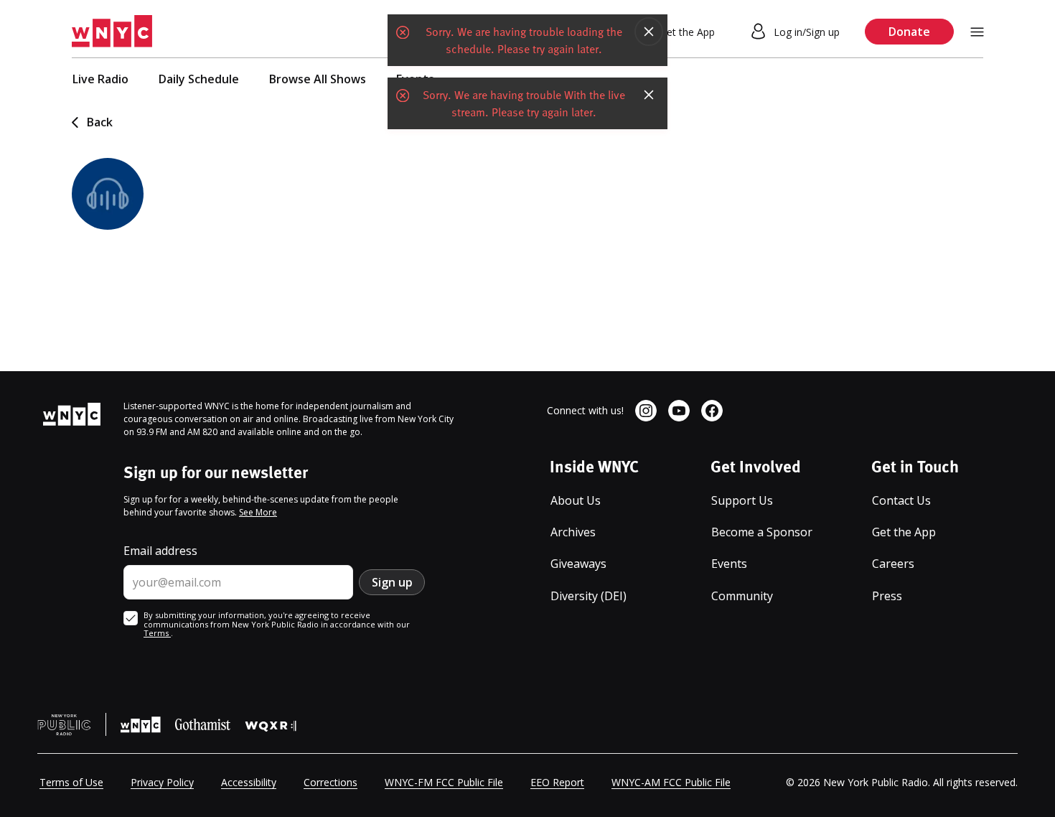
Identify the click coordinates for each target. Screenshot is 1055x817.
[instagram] (646, 410)
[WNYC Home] (112, 31)
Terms (157, 632)
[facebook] (712, 410)
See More (258, 512)
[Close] (649, 32)
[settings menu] (977, 32)
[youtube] (679, 410)
